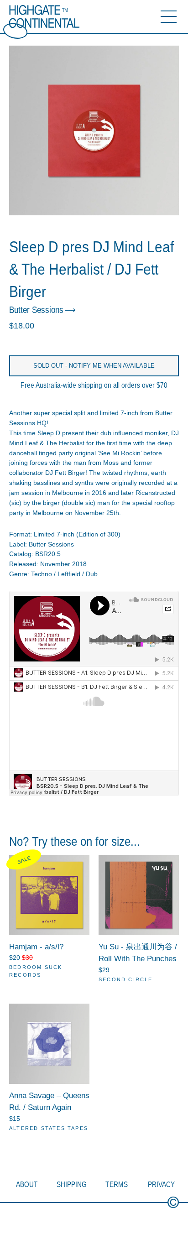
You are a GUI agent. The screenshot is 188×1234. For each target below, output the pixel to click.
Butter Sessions (36, 310)
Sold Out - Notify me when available (94, 365)
